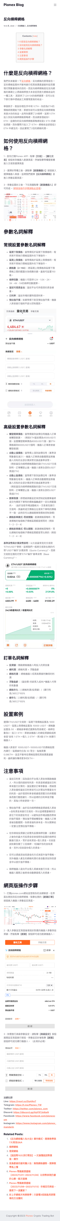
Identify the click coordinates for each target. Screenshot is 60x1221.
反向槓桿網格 (32, 26)
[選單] (55, 5)
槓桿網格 (13, 1146)
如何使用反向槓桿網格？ (30, 45)
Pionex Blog (14, 5)
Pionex (29, 1215)
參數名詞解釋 (25, 48)
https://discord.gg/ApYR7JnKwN (31, 1112)
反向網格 (25, 81)
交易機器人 (22, 26)
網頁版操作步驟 (26, 59)
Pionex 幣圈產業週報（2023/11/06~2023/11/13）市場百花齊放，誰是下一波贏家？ (32, 1187)
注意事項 (23, 55)
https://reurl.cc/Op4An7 (22, 1101)
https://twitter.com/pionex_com (30, 1108)
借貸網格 (13, 1151)
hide (35, 36)
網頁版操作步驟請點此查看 (27, 188)
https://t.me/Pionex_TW (28, 1105)
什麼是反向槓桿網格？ (29, 41)
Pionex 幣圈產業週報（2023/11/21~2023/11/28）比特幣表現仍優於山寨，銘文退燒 (32, 1175)
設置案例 (23, 52)
